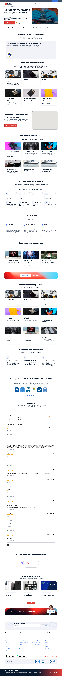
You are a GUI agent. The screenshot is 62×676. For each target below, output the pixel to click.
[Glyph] (34, 563)
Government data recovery (36, 642)
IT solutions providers (35, 640)
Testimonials (7, 640)
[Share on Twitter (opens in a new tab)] (11, 434)
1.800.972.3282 (31, 611)
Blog (6, 642)
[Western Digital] (21, 563)
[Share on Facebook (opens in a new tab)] (10, 434)
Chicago (46, 638)
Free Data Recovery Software (23, 642)
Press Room (7, 644)
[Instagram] (52, 672)
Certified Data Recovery (9, 638)
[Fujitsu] (28, 563)
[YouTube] (56, 672)
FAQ (6, 650)
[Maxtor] (8, 563)
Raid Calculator (21, 648)
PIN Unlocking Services (22, 640)
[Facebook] (49, 672)
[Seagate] (15, 563)
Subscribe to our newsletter (19, 623)
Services (7, 6)
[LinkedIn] (50, 672)
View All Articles (30, 602)
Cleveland (46, 644)
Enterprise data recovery (36, 638)
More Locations (47, 648)
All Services (20, 644)
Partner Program (8, 648)
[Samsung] (41, 563)
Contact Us (7, 652)
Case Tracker (20, 646)
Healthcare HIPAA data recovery (37, 644)
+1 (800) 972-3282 (51, 656)
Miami (46, 640)
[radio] (31, 414)
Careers (6, 646)
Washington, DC (47, 646)
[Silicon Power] (47, 563)
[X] (54, 672)
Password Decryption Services (23, 638)
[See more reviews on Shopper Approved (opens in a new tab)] (13, 434)
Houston (46, 642)
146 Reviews (12, 419)
